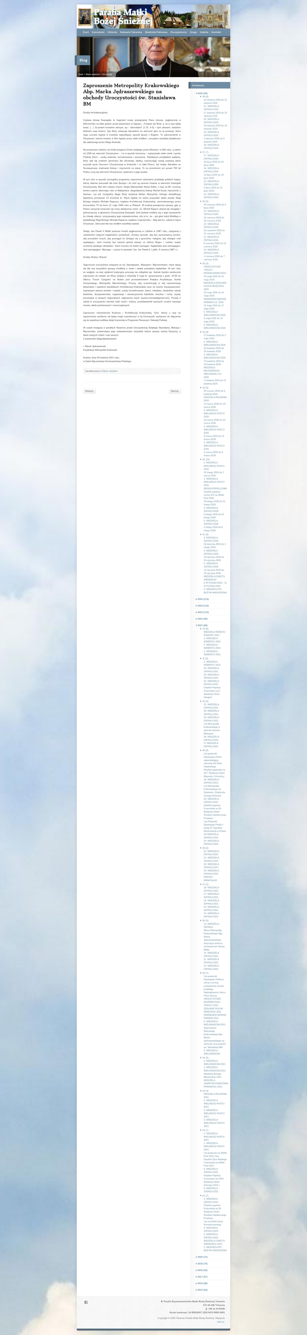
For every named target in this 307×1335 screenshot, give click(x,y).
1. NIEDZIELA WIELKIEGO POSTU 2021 (214, 1146)
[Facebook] (85, 1302)
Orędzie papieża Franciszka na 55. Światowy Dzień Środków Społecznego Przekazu (215, 811)
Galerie (204, 31)
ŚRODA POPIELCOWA (215, 488)
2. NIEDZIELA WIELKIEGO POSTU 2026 (214, 465)
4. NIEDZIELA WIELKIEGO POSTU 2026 (214, 429)
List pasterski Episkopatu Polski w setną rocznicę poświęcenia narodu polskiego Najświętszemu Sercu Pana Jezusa (214, 986)
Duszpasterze (178, 31)
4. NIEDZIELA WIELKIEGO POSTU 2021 (214, 1113)
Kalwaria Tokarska (131, 31)
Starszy (175, 391)
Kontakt (216, 31)
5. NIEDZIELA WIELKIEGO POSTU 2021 (214, 1103)
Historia (112, 31)
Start (86, 31)
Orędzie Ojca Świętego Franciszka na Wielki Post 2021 (215, 1162)
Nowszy (89, 391)
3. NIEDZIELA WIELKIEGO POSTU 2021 (214, 1122)
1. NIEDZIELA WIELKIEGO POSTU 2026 (214, 481)
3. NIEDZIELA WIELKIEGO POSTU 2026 (214, 445)
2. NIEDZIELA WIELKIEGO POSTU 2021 (214, 1136)
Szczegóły (107, 74)
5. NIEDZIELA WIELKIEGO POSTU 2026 (214, 413)
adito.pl (220, 1321)
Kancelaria (98, 31)
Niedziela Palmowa (156, 31)
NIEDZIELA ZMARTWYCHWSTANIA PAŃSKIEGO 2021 (216, 1083)
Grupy (193, 31)
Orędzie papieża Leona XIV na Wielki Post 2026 (214, 494)
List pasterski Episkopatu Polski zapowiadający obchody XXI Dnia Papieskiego (213, 760)
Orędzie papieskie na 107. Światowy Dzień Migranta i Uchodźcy (214, 772)
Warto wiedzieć (93, 74)
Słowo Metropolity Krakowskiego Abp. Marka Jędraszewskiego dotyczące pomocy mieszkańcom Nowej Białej (214, 940)
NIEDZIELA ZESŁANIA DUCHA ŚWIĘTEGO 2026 (215, 286)
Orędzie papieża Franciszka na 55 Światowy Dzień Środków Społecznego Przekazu (215, 1211)
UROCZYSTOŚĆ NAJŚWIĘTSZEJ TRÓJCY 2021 (212, 1001)
